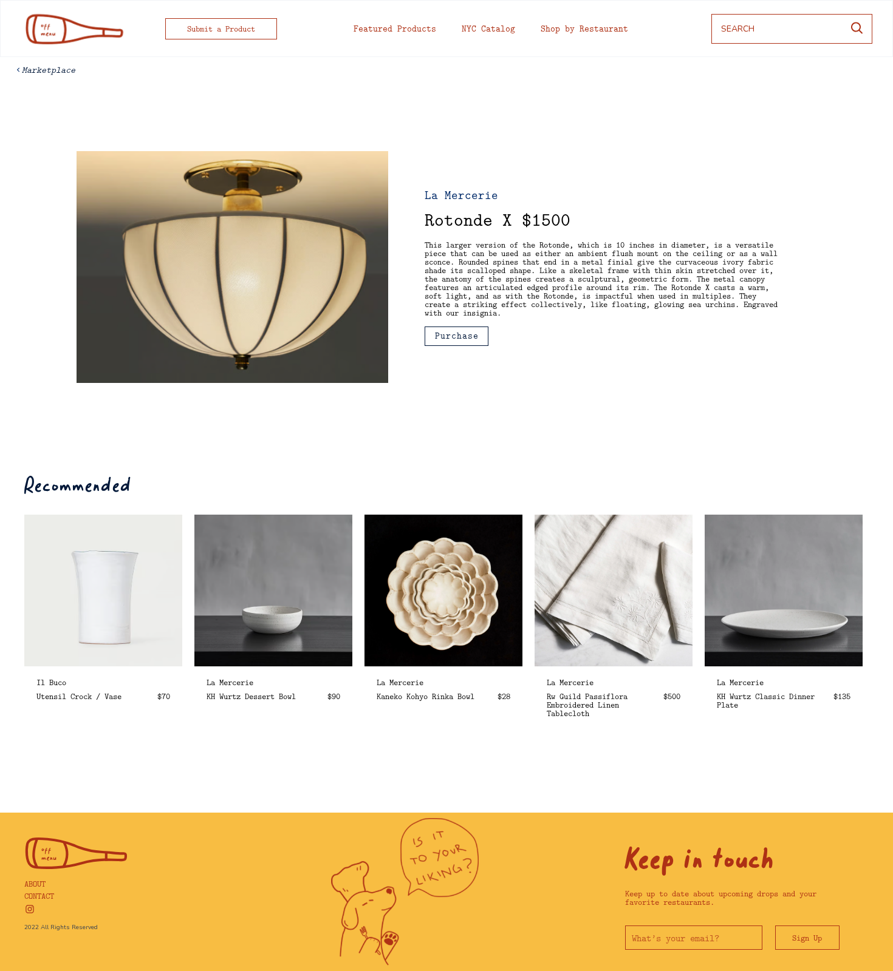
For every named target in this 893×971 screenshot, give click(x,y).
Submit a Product (221, 28)
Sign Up (807, 937)
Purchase (457, 336)
